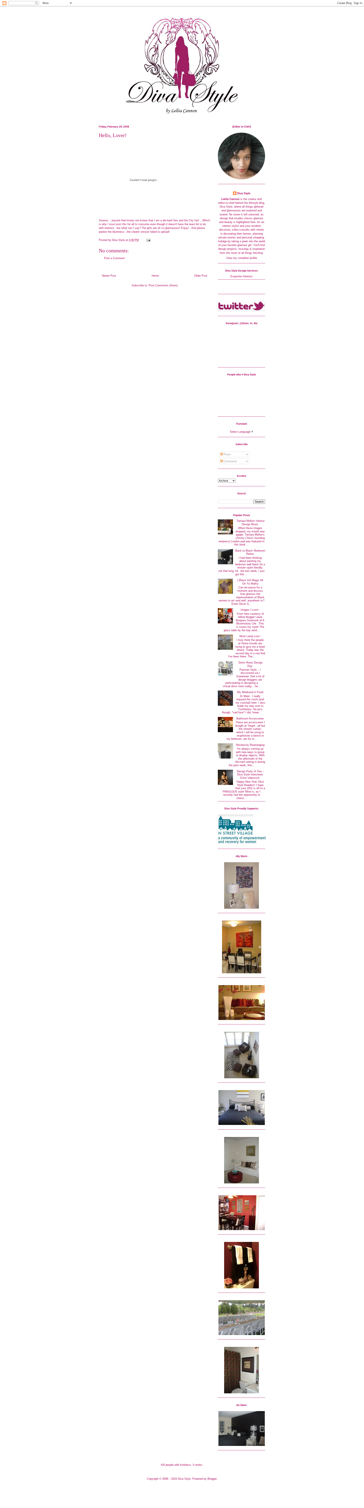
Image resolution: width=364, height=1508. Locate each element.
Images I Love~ (250, 609)
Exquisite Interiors (241, 276)
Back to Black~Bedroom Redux (250, 552)
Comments (230, 461)
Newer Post (109, 275)
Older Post (200, 275)
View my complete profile (241, 258)
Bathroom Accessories (250, 718)
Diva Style (243, 193)
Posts (227, 454)
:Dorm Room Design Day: (250, 664)
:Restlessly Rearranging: (250, 745)
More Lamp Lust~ (250, 636)
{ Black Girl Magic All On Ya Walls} (250, 582)
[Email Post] (147, 240)
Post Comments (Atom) (163, 285)
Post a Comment (114, 258)
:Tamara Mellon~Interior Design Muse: (250, 522)
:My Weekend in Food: (250, 692)
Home (155, 275)
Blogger (212, 1478)
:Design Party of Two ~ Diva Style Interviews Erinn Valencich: (250, 774)
